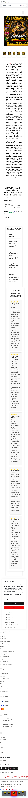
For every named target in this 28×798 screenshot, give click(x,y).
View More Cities (4, 757)
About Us (2, 636)
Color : (7, 217)
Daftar (14, 795)
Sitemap (2, 646)
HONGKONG (3, 740)
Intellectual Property (5, 644)
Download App (4, 673)
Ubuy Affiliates (4, 691)
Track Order (3, 649)
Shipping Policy (4, 654)
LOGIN (14, 607)
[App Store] (4, 769)
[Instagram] (4, 790)
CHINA (1, 752)
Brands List (3, 676)
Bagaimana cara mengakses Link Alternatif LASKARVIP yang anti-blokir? (14, 255)
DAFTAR (14, 603)
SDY (1, 745)
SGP (1, 742)
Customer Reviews (5, 678)
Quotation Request (5, 641)
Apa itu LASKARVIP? (12, 235)
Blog (1, 683)
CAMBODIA (3, 750)
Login (9, 795)
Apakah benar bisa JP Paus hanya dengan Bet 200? (13, 244)
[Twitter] (10, 790)
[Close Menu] (1, 3)
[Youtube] (7, 790)
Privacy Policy (18, 784)
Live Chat (23, 795)
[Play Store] (13, 769)
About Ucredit (4, 689)
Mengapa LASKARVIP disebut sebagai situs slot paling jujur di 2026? (14, 277)
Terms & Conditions (6, 784)
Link (19, 795)
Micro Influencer (4, 656)
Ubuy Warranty (4, 661)
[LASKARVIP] (7, 2)
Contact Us (3, 638)
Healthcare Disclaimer (6, 664)
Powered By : (6, 212)
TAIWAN (2, 747)
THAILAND (2, 737)
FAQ (1, 686)
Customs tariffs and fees (7, 651)
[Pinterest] (13, 790)
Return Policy (3, 681)
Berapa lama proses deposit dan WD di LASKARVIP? (13, 266)
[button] (23, 12)
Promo (5, 795)
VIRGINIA (2, 755)
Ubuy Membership (5, 659)
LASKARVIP (8, 63)
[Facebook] (1, 790)
